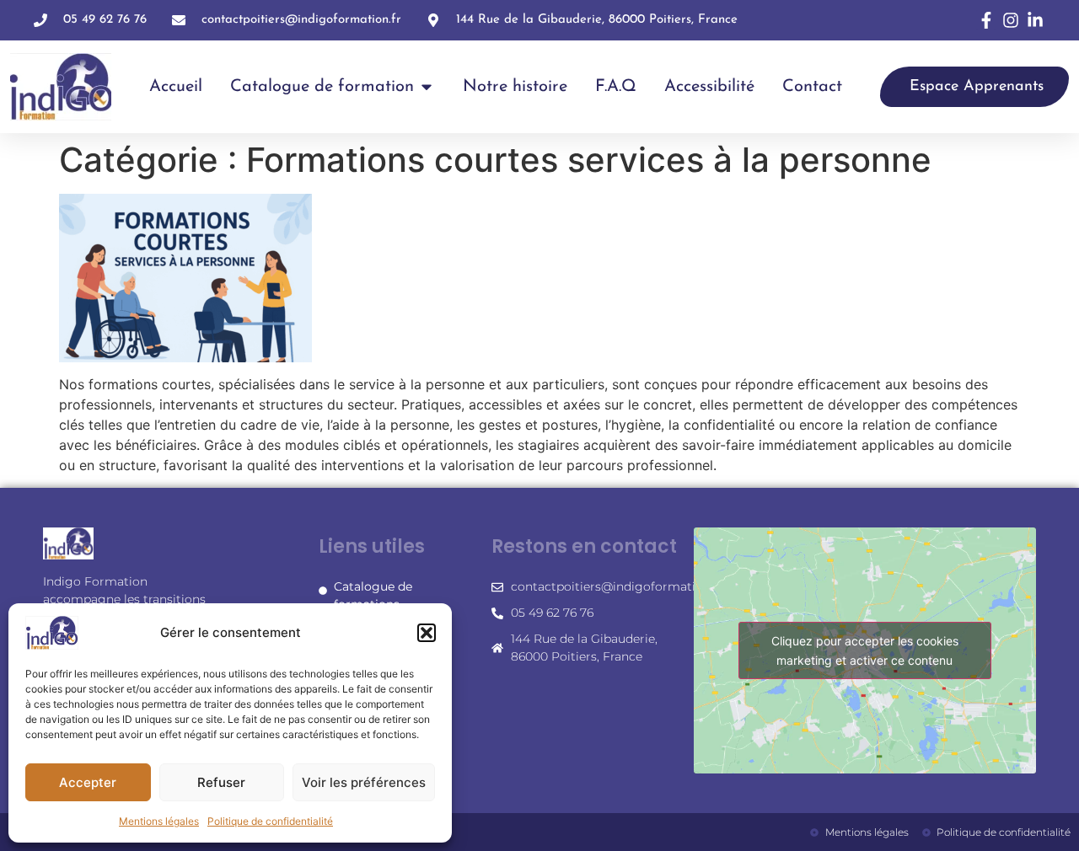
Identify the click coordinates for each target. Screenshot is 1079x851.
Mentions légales (159, 821)
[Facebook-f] (986, 20)
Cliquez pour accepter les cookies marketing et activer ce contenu (864, 650)
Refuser (221, 782)
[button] (426, 632)
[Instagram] (1011, 20)
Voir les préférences (364, 782)
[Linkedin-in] (1035, 20)
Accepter (87, 782)
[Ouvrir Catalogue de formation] (426, 86)
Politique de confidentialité (270, 821)
